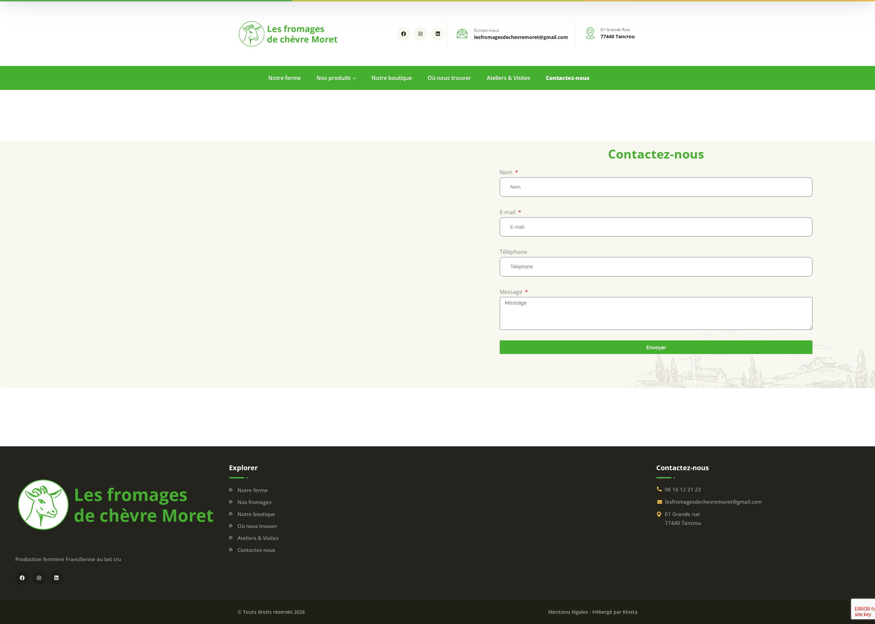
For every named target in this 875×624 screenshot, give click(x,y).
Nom (507, 172)
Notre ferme (253, 490)
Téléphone (513, 252)
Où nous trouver (257, 526)
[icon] (403, 34)
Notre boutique (256, 514)
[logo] (289, 33)
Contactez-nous (256, 549)
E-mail (508, 212)
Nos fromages (254, 502)
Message (512, 292)
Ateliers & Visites (258, 537)
